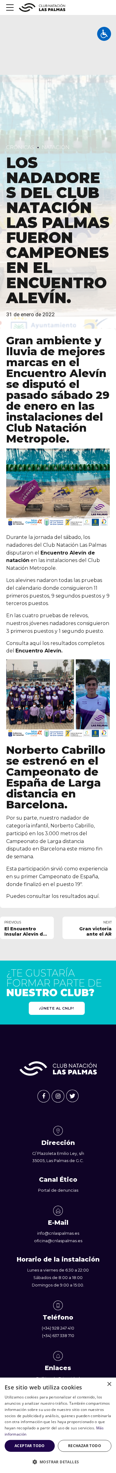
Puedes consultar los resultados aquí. (53, 896)
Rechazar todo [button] (84, 1445)
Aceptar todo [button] (30, 1445)
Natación (56, 147)
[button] (58, 1462)
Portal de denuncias (58, 1190)
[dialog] (58, 1425)
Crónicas (20, 147)
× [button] (109, 1384)
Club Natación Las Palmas (74, 545)
